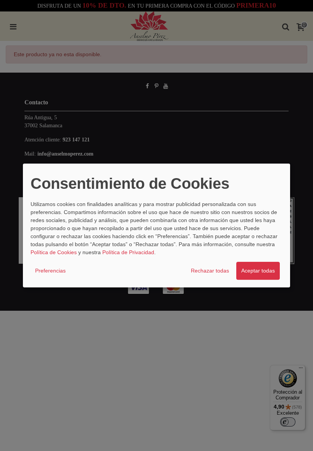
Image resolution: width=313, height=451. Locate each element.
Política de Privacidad (128, 252)
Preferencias (50, 271)
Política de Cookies (54, 252)
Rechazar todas (210, 271)
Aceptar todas (258, 271)
